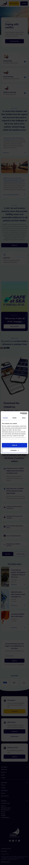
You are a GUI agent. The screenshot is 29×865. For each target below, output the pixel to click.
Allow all (14, 445)
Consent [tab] (5, 418)
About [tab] (24, 418)
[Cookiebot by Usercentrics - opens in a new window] (20, 413)
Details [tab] (15, 418)
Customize (14, 450)
